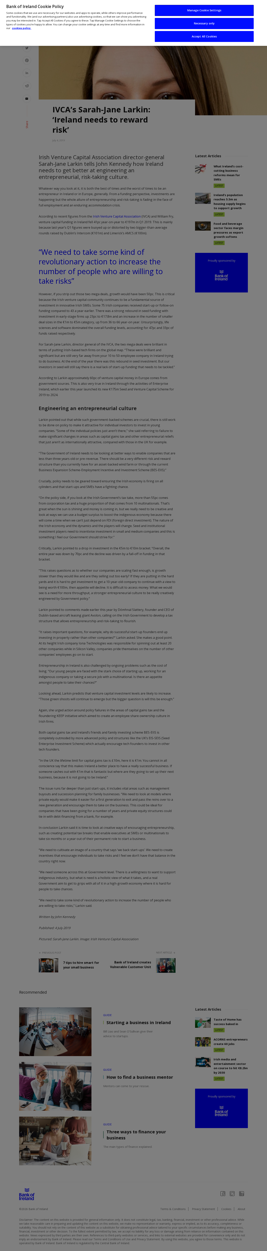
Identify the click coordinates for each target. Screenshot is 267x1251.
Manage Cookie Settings (204, 10)
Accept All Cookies (204, 36)
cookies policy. (21, 28)
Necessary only (204, 23)
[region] (133, 23)
